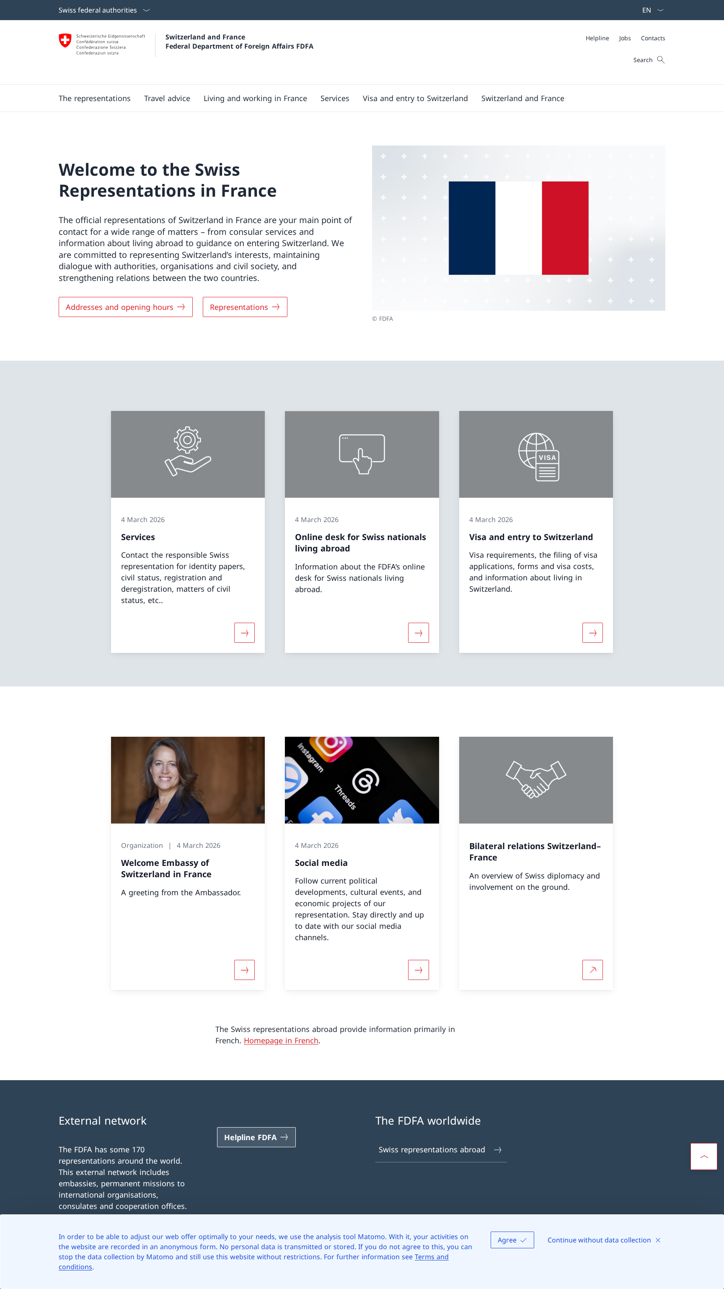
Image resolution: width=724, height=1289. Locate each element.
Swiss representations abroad (432, 1149)
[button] (94, 98)
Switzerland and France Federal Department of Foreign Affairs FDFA (239, 41)
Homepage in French (281, 1040)
